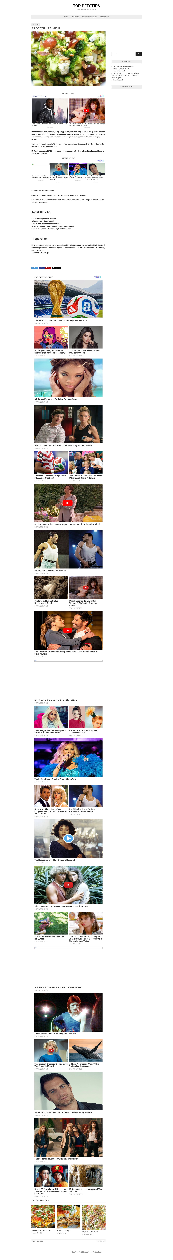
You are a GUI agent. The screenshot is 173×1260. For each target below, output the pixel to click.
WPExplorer (84, 1252)
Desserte (75, 17)
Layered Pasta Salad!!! (90, 1232)
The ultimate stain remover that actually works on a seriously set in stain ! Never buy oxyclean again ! (125, 75)
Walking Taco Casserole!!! (41, 1230)
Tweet (35, 268)
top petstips (86, 6)
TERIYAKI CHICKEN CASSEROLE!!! (123, 66)
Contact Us (104, 17)
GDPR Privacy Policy (89, 17)
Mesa (73, 1252)
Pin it (49, 268)
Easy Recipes (35, 24)
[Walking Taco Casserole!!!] (43, 1228)
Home (66, 17)
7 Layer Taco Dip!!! (63, 1231)
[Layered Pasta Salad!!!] (94, 1229)
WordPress (98, 1252)
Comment (57, 268)
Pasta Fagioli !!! (118, 80)
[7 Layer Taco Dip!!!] (68, 1228)
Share (42, 268)
